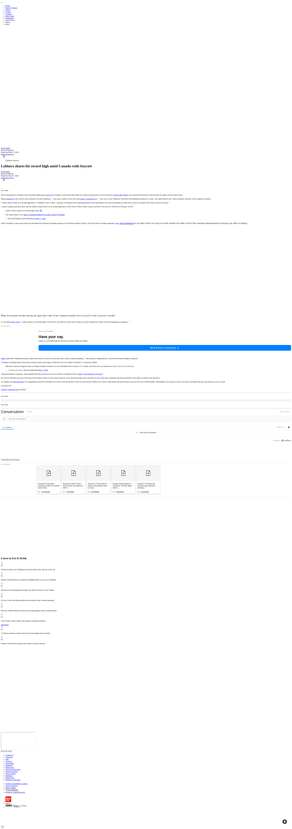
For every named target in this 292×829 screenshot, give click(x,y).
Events (7, 12)
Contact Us (9, 755)
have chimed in (127, 223)
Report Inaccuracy (7, 154)
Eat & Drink (5, 148)
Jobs (7, 759)
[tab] (7, 427)
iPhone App (9, 767)
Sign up (287, 411)
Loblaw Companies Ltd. (88, 199)
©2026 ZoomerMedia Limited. (16, 784)
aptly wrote (15, 322)
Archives (8, 761)
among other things (121, 195)
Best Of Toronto (11, 8)
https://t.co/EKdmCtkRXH (33, 215)
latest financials (18, 382)
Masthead (8, 765)
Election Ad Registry (13, 770)
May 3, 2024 (41, 219)
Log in (282, 411)
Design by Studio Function (15, 792)
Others (3, 358)
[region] (146, 431)
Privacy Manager (12, 790)
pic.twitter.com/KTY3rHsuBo (54, 215)
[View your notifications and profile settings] (289, 427)
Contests (8, 14)
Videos (7, 10)
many (117, 223)
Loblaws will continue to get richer (89, 374)
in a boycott (48, 195)
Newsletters (9, 763)
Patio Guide (9, 16)
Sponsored (5, 625)
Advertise (8, 757)
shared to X (11, 199)
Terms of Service (11, 772)
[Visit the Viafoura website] (286, 451)
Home (7, 6)
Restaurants (9, 18)
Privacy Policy (10, 774)
